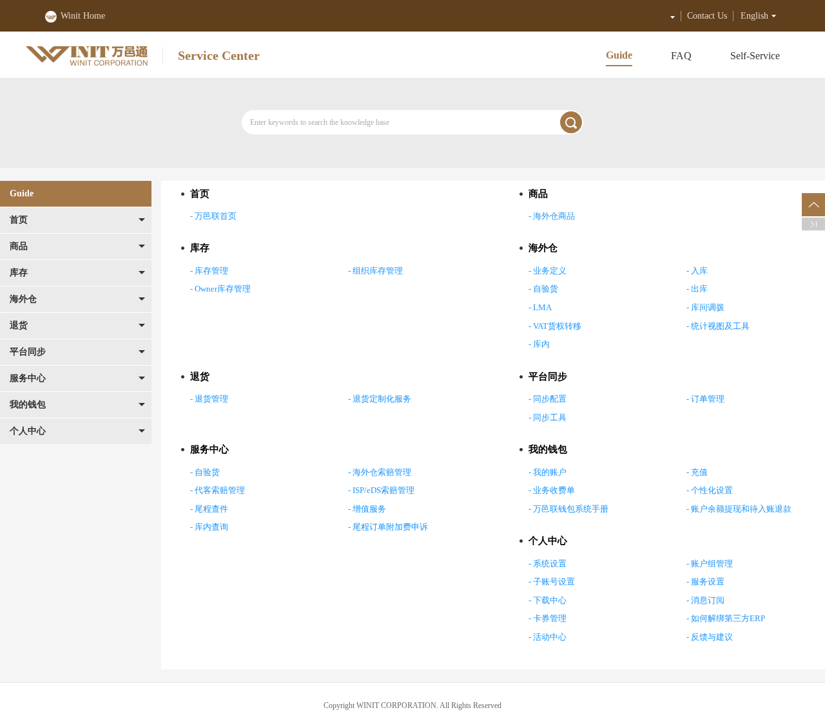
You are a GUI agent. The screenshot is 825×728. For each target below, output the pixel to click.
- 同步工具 (548, 417)
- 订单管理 (705, 399)
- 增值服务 (367, 509)
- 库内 (539, 344)
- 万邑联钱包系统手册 (568, 509)
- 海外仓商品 (552, 216)
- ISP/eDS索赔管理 (381, 490)
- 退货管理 (209, 399)
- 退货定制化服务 (379, 399)
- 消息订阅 (705, 600)
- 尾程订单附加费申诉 (388, 527)
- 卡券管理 (548, 618)
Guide (619, 55)
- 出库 (697, 289)
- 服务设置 (705, 581)
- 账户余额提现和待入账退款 (738, 509)
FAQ (681, 55)
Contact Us (707, 16)
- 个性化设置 (709, 490)
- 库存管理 (209, 270)
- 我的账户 (548, 472)
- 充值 (697, 472)
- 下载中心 (548, 600)
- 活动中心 (548, 637)
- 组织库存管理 (375, 270)
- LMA (540, 307)
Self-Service (755, 55)
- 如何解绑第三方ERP (725, 618)
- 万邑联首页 (213, 216)
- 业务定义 (548, 270)
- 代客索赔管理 (217, 490)
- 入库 (697, 270)
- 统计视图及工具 (718, 326)
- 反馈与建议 (709, 637)
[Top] (813, 204)
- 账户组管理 (709, 563)
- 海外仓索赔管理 (379, 472)
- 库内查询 (209, 527)
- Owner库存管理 (220, 289)
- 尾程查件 (209, 509)
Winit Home (83, 16)
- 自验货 (543, 289)
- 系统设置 (548, 563)
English (754, 16)
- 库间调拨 (705, 307)
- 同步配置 (548, 399)
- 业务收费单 (552, 490)
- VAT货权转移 (555, 326)
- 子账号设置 (552, 581)
